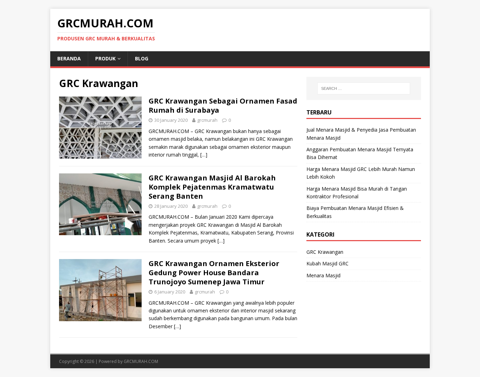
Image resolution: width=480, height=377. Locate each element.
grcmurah (207, 120)
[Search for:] (363, 88)
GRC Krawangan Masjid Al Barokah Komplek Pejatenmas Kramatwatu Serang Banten (212, 187)
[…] (203, 154)
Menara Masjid (323, 275)
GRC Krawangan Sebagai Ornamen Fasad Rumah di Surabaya (223, 105)
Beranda (69, 58)
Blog (141, 58)
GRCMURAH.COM (141, 361)
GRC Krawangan (324, 252)
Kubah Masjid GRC (327, 263)
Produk (105, 58)
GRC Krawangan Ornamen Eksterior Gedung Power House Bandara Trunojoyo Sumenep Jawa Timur (214, 272)
